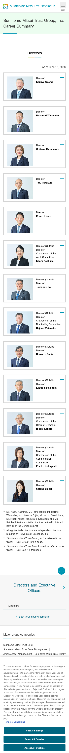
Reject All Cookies (34, 739)
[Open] (63, 5)
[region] (34, 705)
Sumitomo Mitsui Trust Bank (18, 644)
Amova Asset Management (17, 653)
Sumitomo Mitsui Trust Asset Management (25, 649)
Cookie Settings (34, 730)
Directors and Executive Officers (34, 587)
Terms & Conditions (14, 721)
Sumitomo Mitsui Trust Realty (50, 653)
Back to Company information (34, 616)
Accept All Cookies (34, 747)
